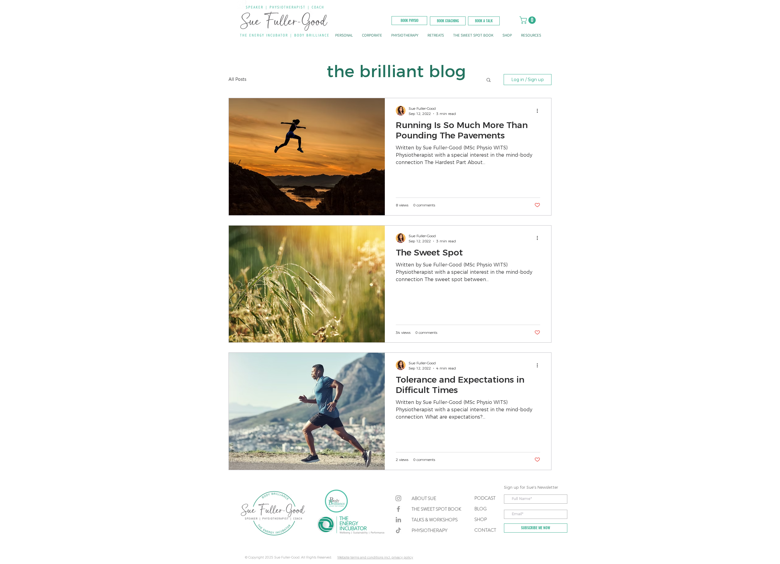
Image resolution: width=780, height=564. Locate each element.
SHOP (480, 519)
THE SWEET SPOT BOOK (436, 509)
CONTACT (485, 530)
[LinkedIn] (398, 519)
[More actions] (539, 110)
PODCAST (484, 498)
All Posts (237, 79)
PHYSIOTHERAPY (429, 530)
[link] (528, 20)
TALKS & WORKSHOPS (435, 519)
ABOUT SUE (424, 498)
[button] (484, 20)
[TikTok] (398, 530)
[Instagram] (398, 498)
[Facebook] (398, 509)
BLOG (480, 508)
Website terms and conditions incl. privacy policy (375, 557)
